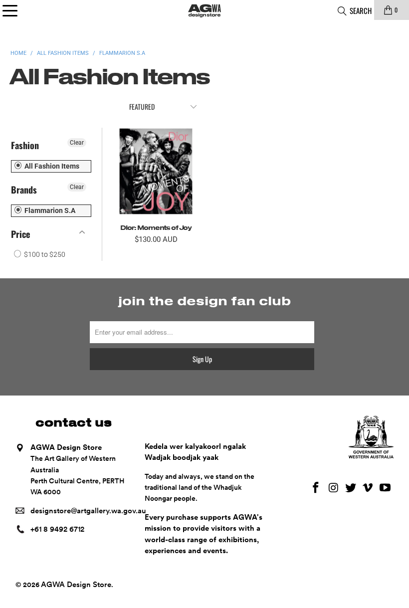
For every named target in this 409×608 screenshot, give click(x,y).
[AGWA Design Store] (204, 10)
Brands (24, 189)
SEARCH (360, 10)
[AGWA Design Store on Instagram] (333, 488)
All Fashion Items (51, 166)
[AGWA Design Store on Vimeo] (368, 488)
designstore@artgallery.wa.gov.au (88, 510)
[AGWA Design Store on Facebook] (316, 488)
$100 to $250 (43, 254)
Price (20, 233)
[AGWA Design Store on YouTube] (385, 488)
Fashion (25, 145)
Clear (77, 142)
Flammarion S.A (49, 210)
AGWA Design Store (76, 584)
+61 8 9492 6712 (57, 529)
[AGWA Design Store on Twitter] (350, 488)
